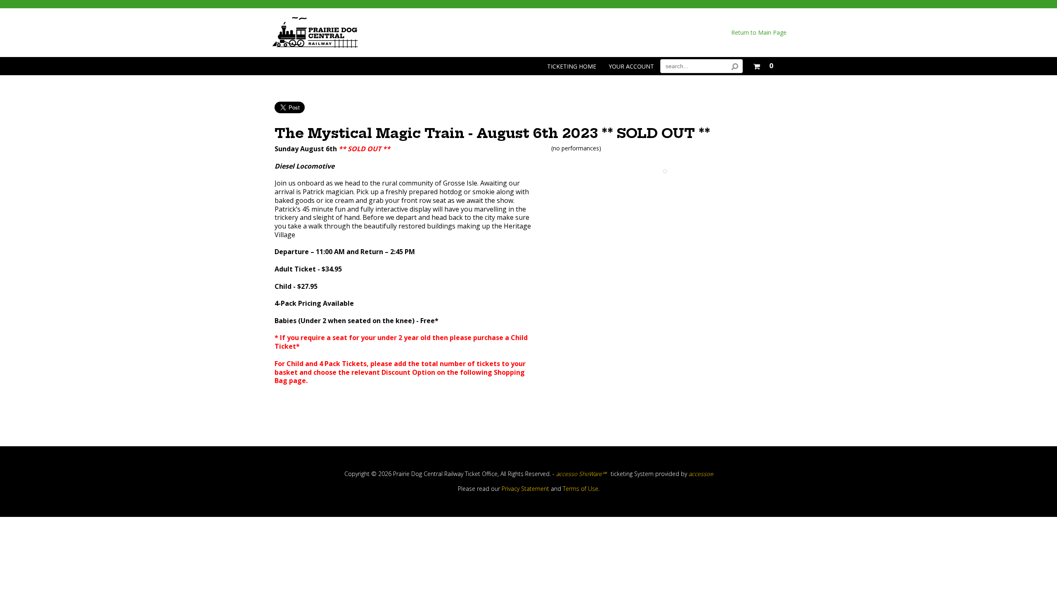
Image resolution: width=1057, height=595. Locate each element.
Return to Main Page (759, 32)
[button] (763, 64)
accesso (701, 474)
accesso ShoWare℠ (581, 474)
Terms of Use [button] (580, 489)
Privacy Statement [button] (525, 489)
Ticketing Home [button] (571, 66)
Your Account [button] (631, 66)
